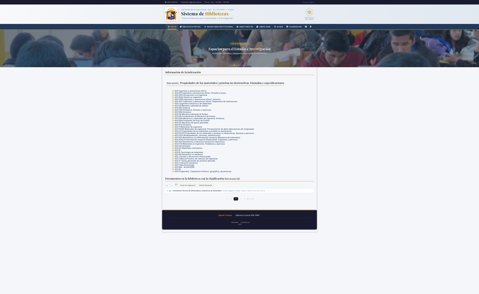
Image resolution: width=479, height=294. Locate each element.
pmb (240, 224)
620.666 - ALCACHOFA (184, 167)
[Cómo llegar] (310, 26)
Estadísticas (245, 222)
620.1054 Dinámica (182, 112)
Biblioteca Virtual (192, 27)
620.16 (177, 150)
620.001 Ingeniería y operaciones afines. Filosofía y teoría (200, 93)
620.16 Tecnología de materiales (188, 152)
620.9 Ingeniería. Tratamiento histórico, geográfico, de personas (202, 171)
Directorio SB (246, 27)
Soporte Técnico (225, 215)
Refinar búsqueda (205, 185)
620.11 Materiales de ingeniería (188, 127)
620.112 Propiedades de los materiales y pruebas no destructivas (203, 131)
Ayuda (280, 27)
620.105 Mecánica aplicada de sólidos (191, 106)
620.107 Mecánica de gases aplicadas (191, 123)
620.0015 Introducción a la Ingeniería (190, 95)
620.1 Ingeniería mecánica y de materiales (193, 103)
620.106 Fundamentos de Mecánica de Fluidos (194, 116)
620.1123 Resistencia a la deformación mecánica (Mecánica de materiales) (207, 137)
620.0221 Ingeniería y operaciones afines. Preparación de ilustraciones (205, 101)
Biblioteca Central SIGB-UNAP (248, 215)
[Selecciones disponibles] (176, 185)
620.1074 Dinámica (182, 125)
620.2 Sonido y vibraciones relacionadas (192, 156)
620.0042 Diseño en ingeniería (188, 97)
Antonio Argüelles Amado (231, 191)
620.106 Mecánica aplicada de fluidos (191, 114)
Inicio (173, 27)
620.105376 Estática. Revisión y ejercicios (192, 110)
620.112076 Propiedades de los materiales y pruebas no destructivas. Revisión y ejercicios (214, 133)
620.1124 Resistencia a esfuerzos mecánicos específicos (199, 142)
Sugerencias (295, 27)
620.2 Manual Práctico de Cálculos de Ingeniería (196, 159)
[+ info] (167, 191)
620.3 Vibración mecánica (186, 163)
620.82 (177, 169)
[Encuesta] (305, 26)
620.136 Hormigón (182, 146)
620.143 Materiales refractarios (188, 148)
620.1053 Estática (182, 108)
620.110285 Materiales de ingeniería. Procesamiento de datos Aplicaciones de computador (214, 129)
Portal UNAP (308, 2)
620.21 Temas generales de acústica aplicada (194, 161)
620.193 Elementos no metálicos (188, 154)
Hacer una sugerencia (187, 185)
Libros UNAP (265, 27)
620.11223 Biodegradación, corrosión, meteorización (197, 135)
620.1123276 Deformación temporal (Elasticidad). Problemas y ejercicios (206, 140)
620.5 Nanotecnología (184, 165)
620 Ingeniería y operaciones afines (190, 91)
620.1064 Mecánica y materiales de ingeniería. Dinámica (199, 118)
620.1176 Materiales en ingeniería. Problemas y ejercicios (199, 144)
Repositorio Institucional (220, 27)
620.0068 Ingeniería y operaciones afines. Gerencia (197, 99)
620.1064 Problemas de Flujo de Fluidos (192, 120)
